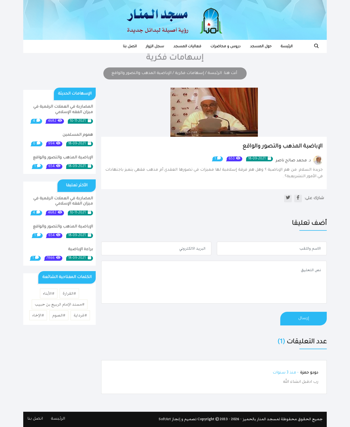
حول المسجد (261, 47)
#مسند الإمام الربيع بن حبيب (59, 304)
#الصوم (58, 315)
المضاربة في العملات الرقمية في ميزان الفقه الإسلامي (63, 109)
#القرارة (69, 293)
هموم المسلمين (78, 135)
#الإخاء (38, 315)
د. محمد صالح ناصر (294, 161)
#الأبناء (48, 293)
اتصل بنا (130, 47)
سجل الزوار (155, 47)
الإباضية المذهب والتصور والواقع (63, 158)
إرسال (303, 318)
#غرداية (80, 315)
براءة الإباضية (80, 249)
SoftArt (165, 419)
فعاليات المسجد (187, 47)
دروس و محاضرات (226, 47)
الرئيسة (287, 47)
